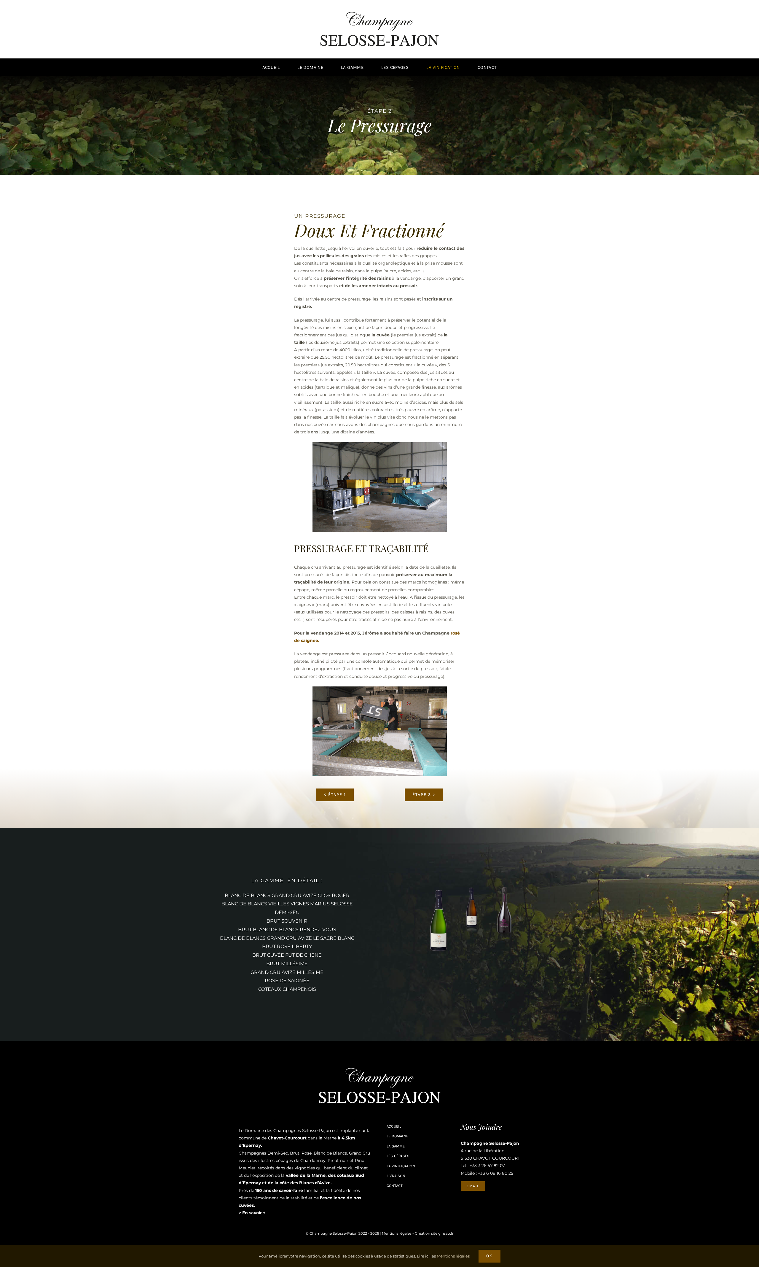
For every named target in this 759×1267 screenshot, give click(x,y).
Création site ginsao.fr (434, 1233)
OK (489, 1255)
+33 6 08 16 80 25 (495, 1173)
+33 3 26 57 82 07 (487, 1165)
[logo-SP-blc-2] (380, 1070)
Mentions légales (397, 1233)
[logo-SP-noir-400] (379, 14)
